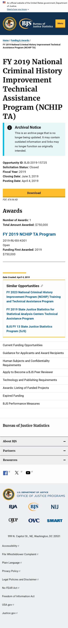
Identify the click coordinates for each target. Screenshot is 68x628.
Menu (60, 23)
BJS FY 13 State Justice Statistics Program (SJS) (29, 329)
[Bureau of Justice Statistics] (34, 511)
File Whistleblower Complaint (19, 554)
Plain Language (11, 562)
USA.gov (7, 604)
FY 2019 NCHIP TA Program (29, 234)
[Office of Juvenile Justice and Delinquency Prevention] (13, 523)
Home (6, 40)
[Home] (36, 24)
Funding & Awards (20, 40)
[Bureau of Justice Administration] (13, 509)
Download (34, 193)
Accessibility (9, 545)
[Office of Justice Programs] (9, 23)
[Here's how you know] (34, 6)
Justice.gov (9, 613)
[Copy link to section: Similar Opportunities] (41, 285)
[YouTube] (29, 474)
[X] (18, 474)
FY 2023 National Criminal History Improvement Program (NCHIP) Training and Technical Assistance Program (33, 296)
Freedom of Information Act (18, 596)
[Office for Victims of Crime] (34, 523)
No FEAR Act (9, 587)
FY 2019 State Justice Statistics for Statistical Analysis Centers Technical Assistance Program (32, 314)
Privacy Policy (10, 571)
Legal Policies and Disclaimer (19, 579)
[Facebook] (6, 474)
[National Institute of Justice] (54, 509)
